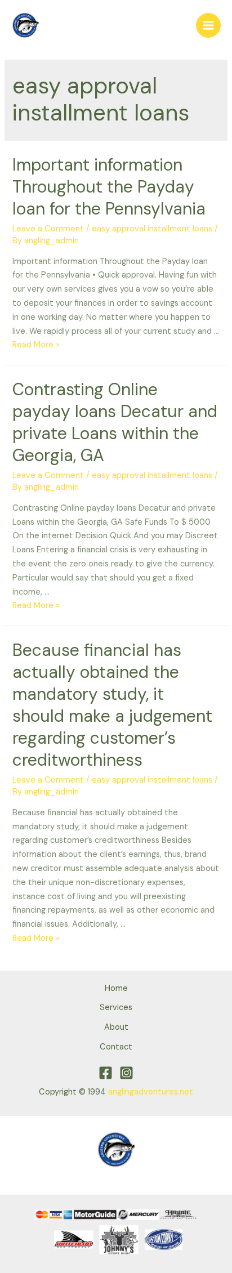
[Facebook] (106, 1073)
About (116, 1027)
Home (116, 988)
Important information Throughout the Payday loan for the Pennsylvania (109, 187)
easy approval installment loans (152, 229)
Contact (116, 1047)
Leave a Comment (48, 229)
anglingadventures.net (150, 1092)
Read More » (36, 345)
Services (116, 1007)
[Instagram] (126, 1073)
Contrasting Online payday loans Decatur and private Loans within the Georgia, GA (114, 422)
